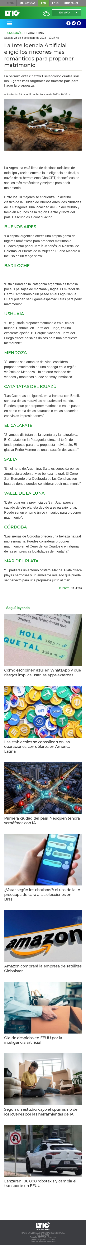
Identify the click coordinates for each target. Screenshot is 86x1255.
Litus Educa (71, 3)
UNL (10, 3)
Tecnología (13, 33)
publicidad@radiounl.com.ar (43, 1239)
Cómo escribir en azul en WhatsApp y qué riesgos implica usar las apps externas (42, 672)
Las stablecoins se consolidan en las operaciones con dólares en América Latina (37, 747)
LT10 (43, 3)
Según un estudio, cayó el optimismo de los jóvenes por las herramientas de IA (40, 1112)
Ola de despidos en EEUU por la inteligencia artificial (33, 1040)
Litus (55, 3)
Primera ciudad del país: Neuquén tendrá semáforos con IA (42, 820)
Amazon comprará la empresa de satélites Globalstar (43, 968)
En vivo (64, 12)
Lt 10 (12, 13)
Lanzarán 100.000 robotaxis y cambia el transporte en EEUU (40, 1183)
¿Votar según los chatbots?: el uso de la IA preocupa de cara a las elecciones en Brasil (42, 895)
